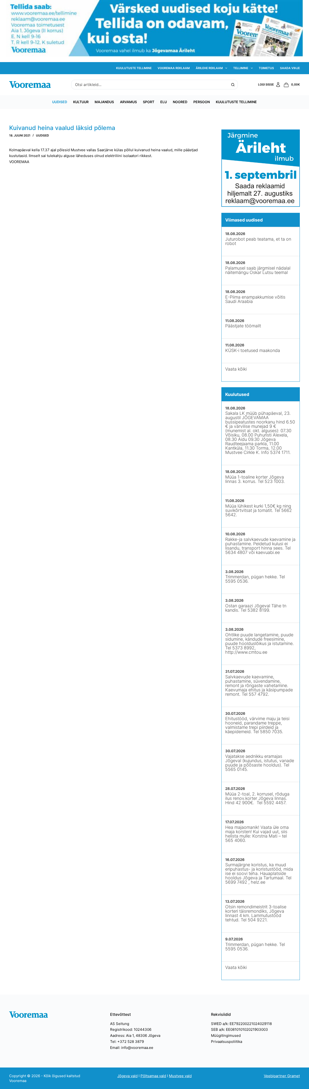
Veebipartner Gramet (282, 1076)
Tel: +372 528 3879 (127, 1041)
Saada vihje (290, 68)
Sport (148, 102)
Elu (163, 102)
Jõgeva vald (127, 1076)
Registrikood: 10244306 (130, 1029)
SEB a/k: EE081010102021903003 (239, 1029)
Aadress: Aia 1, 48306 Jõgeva (135, 1035)
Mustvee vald (180, 1076)
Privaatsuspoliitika (226, 1041)
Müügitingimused (226, 1035)
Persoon (201, 102)
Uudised (59, 102)
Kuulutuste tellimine (134, 68)
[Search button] (233, 84)
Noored (180, 102)
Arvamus (128, 102)
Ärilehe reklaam (209, 68)
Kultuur (81, 102)
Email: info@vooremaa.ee (131, 1047)
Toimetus (266, 68)
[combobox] (149, 84)
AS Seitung (119, 1023)
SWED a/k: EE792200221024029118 (241, 1023)
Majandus (104, 102)
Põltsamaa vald (153, 1076)
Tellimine (240, 68)
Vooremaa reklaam (174, 68)
